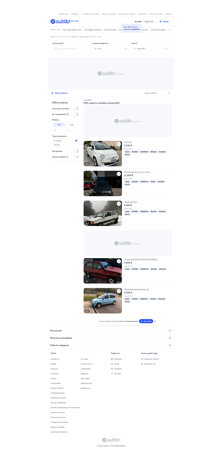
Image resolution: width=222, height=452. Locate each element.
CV (59, 125)
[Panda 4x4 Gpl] (128, 214)
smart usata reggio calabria (161, 30)
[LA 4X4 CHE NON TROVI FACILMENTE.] (128, 272)
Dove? (134, 43)
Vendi (166, 21)
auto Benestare (110, 30)
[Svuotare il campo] (166, 49)
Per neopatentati (59, 114)
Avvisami (147, 321)
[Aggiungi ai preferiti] (119, 144)
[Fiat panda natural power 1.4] (128, 301)
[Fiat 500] (128, 154)
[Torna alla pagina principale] (65, 21)
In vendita (57, 141)
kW (72, 125)
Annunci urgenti (59, 157)
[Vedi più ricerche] (169, 30)
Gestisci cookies (57, 388)
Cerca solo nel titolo (60, 108)
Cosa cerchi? (58, 43)
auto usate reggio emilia (72, 30)
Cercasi (57, 145)
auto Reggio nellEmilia (92, 30)
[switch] (76, 108)
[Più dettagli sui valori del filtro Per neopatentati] (68, 114)
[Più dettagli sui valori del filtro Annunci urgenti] (67, 157)
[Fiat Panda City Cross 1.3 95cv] (128, 184)
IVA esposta (57, 151)
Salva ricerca (61, 93)
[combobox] (73, 49)
